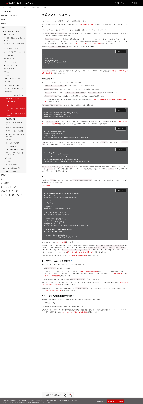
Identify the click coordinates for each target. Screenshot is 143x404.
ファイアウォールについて (86, 24)
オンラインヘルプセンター (9, 8)
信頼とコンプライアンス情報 (9, 191)
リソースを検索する (10, 55)
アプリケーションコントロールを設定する (15, 135)
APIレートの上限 (9, 58)
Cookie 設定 (100, 401)
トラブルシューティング (11, 65)
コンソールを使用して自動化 (11, 168)
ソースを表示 (46, 186)
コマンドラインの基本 (9, 171)
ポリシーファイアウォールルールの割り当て (80, 252)
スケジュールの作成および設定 (15, 149)
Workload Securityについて (9, 15)
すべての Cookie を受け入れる (115, 401)
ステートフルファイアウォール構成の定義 (74, 312)
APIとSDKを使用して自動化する (12, 31)
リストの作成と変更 (12, 146)
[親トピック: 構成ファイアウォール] (53, 78)
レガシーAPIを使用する (11, 165)
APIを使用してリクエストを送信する (14, 44)
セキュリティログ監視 (12, 143)
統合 (2, 179)
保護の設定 (8, 92)
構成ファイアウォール (38, 8)
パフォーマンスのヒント (11, 62)
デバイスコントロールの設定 (14, 131)
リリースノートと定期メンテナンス (11, 195)
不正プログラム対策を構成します (15, 123)
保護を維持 (8, 158)
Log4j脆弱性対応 (6, 11)
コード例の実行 (9, 82)
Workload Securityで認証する (78, 255)
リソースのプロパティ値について (14, 49)
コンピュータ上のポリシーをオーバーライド (15, 154)
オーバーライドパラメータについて (14, 52)
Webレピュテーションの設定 (14, 128)
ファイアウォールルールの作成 (88, 271)
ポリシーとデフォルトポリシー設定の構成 (88, 43)
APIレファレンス (9, 35)
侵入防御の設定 (10, 119)
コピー (120, 51)
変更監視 (8, 139)
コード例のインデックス (12, 85)
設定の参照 (7, 161)
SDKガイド (7, 72)
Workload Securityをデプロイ (14, 88)
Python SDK (8, 75)
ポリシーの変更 (61, 242)
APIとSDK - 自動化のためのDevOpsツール (14, 39)
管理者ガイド (5, 175)
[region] (71, 401)
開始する (3, 23)
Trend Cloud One (22, 8)
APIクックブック (9, 68)
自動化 (3, 27)
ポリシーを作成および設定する (15, 95)
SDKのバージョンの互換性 (13, 78)
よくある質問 (5, 183)
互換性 (3, 19)
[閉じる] (140, 401)
